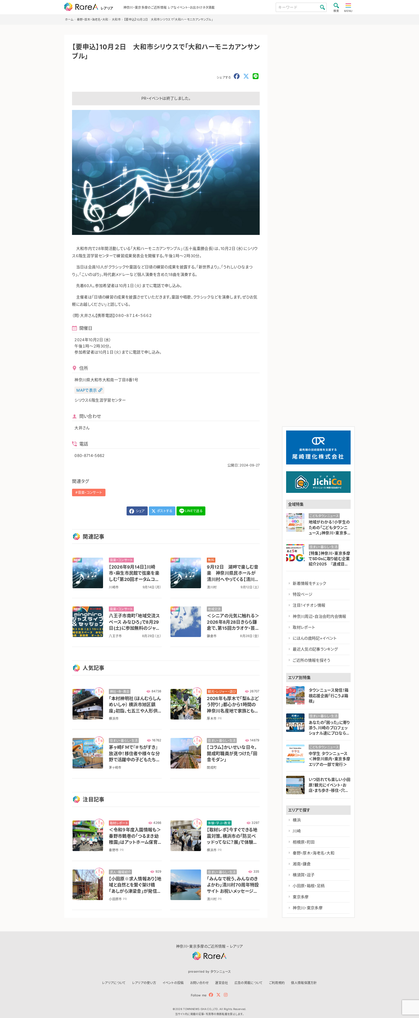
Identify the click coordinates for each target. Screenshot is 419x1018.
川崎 (297, 830)
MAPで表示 (86, 390)
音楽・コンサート (90, 492)
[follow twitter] (218, 995)
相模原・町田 (303, 842)
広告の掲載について (248, 983)
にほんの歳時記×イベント (314, 638)
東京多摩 (300, 896)
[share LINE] (255, 76)
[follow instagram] (225, 995)
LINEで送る (194, 511)
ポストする (164, 511)
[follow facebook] (211, 995)
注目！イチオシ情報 (309, 605)
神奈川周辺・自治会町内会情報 (319, 616)
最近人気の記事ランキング (315, 649)
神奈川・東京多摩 (307, 907)
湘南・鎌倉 (302, 863)
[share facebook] (237, 76)
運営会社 (221, 983)
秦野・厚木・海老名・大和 (313, 853)
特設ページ (302, 594)
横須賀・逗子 (303, 874)
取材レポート (304, 627)
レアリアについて (114, 983)
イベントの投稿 (173, 983)
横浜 (297, 820)
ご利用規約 (277, 983)
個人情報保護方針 (304, 983)
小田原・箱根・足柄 (308, 885)
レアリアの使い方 (144, 983)
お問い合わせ (199, 983)
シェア (140, 511)
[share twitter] (246, 76)
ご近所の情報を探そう (311, 660)
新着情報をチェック (309, 583)
